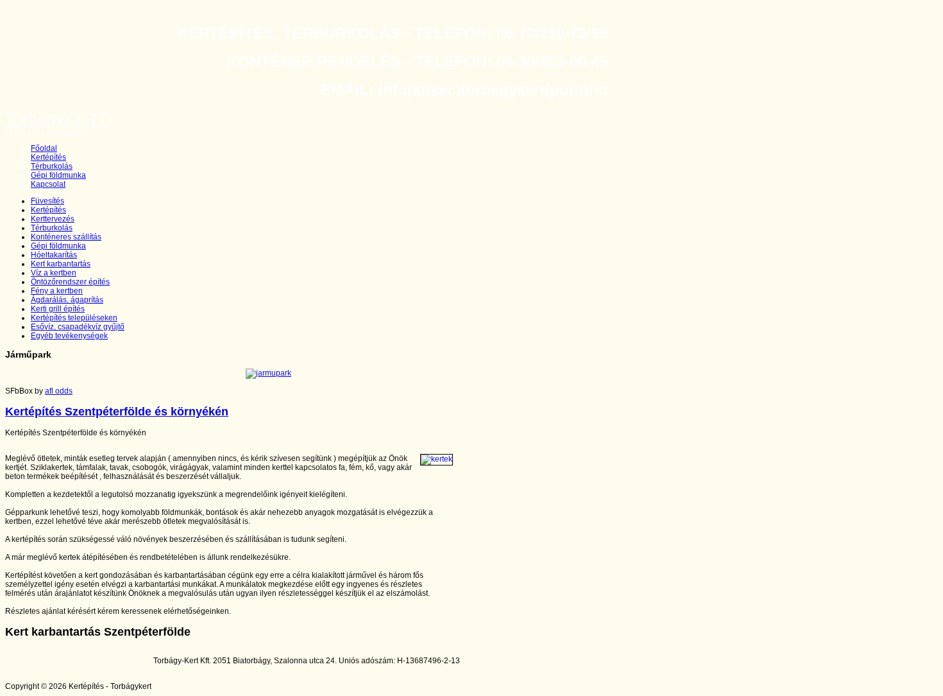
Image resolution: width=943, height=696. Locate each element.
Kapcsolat (48, 184)
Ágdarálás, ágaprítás (67, 299)
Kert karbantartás (60, 263)
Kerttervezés (52, 218)
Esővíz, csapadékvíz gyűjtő (77, 326)
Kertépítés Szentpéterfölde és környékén (116, 411)
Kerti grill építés (58, 308)
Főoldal (44, 148)
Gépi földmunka (58, 175)
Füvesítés (47, 200)
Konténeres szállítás (66, 236)
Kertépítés (48, 157)
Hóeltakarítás (54, 254)
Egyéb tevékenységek (69, 335)
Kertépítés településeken (74, 317)
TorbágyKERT (56, 118)
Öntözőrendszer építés (70, 281)
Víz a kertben (53, 272)
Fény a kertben (57, 290)
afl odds (58, 391)
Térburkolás (51, 166)
